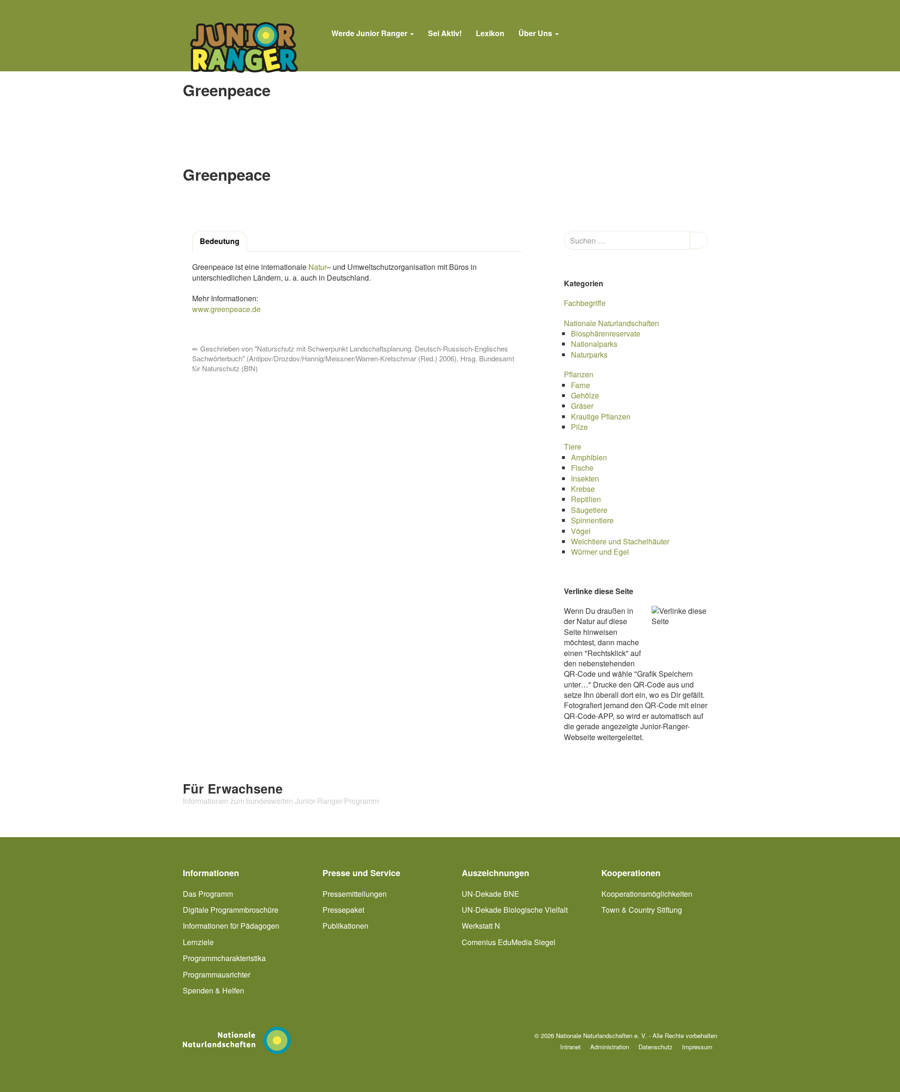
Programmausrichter (216, 974)
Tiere (572, 446)
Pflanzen (578, 374)
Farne (580, 385)
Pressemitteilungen (354, 894)
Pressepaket (343, 909)
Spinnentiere (592, 520)
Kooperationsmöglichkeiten (646, 894)
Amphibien (589, 457)
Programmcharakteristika (224, 958)
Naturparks (589, 354)
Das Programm (208, 894)
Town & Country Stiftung (641, 909)
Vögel (581, 531)
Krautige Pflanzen (600, 416)
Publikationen (345, 925)
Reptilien (586, 499)
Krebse (583, 488)
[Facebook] (578, 37)
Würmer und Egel (600, 551)
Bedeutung (220, 241)
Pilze (579, 426)
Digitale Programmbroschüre (230, 909)
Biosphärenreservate (605, 333)
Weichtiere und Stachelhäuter (620, 541)
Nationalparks (594, 343)
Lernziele (198, 942)
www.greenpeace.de (226, 309)
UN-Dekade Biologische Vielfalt (515, 909)
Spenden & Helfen (213, 990)
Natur (317, 266)
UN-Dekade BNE (490, 894)
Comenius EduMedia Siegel (508, 942)
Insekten (585, 478)
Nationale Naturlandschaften (611, 323)
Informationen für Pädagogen (231, 925)
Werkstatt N (481, 925)
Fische (582, 467)
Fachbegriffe (585, 303)
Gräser (582, 405)
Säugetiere (589, 509)
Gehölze (585, 395)
